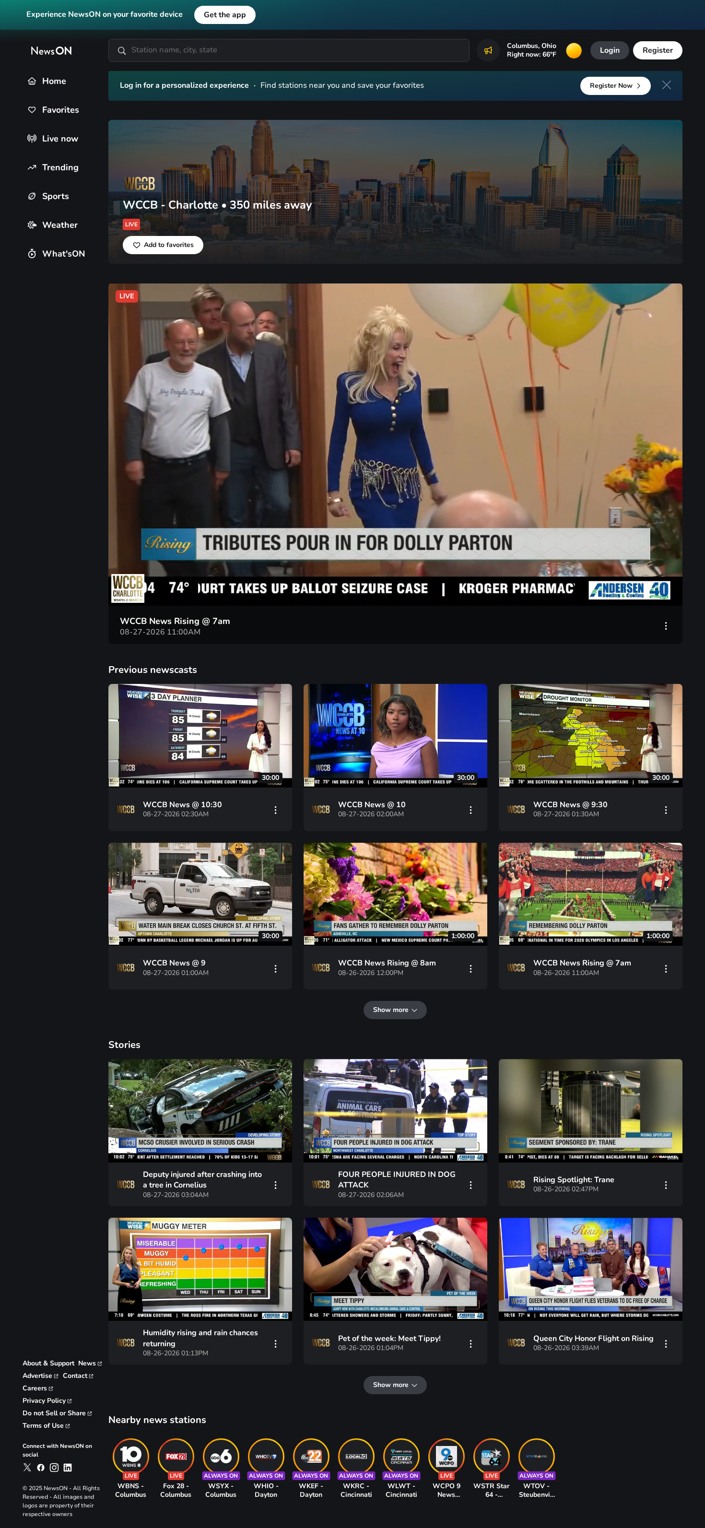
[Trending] (31, 167)
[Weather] (31, 224)
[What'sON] (31, 253)
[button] (397, 447)
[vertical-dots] (666, 625)
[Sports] (31, 195)
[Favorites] (31, 109)
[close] (666, 85)
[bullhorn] (488, 50)
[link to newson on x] (27, 1467)
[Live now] (31, 138)
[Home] (31, 80)
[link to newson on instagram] (54, 1467)
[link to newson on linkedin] (67, 1467)
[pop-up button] (624, 586)
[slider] (179, 586)
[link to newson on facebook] (41, 1467)
